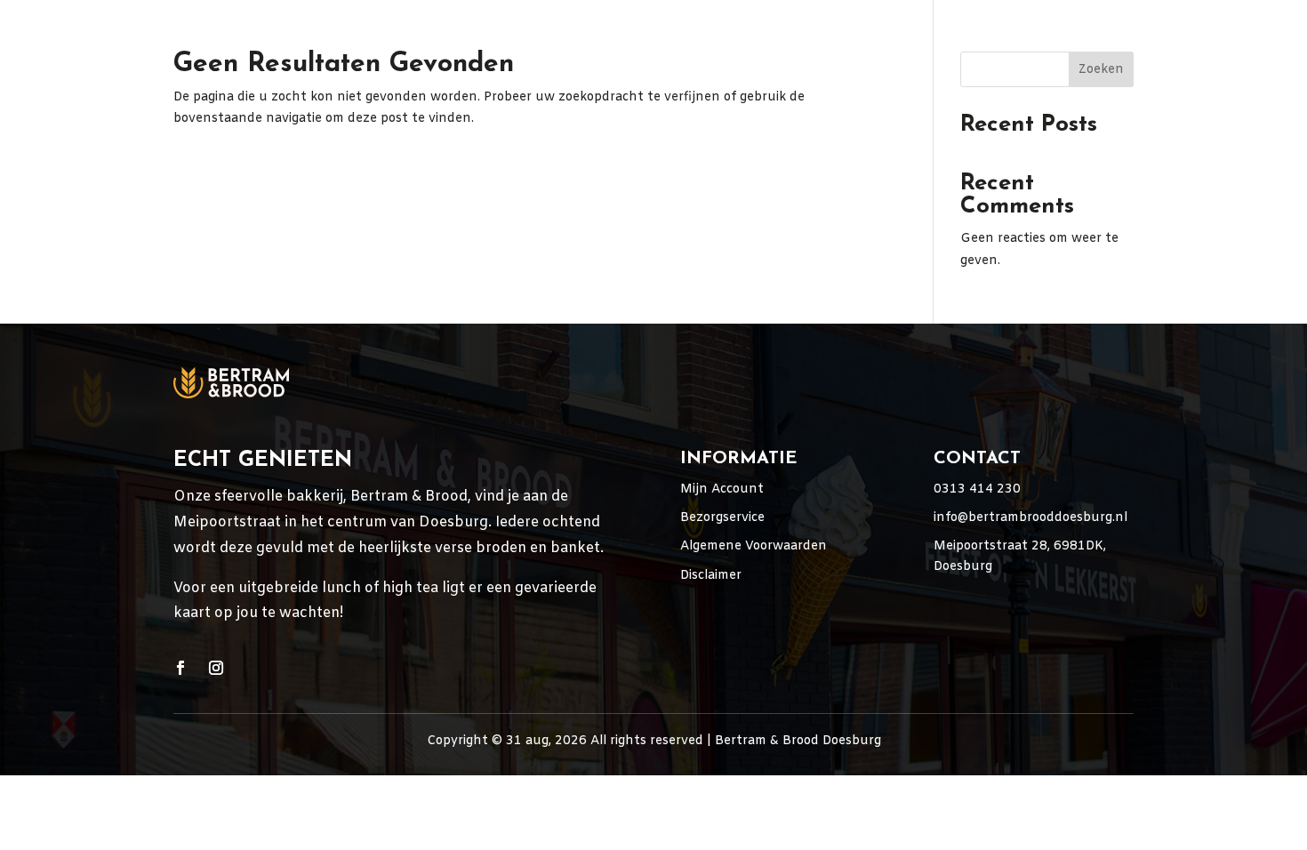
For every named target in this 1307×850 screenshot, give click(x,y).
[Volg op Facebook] (180, 668)
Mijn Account (722, 489)
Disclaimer (711, 575)
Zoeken (1101, 69)
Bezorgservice (722, 517)
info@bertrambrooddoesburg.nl (1030, 517)
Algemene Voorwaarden (753, 546)
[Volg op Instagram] (216, 668)
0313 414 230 (977, 489)
